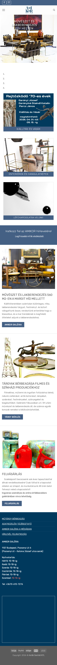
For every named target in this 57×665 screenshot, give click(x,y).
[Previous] (2, 65)
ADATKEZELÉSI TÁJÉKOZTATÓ (17, 524)
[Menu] (3, 10)
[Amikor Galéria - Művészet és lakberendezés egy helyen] (29, 10)
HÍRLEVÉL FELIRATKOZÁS (14, 534)
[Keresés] (54, 10)
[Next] (9, 65)
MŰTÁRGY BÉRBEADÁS (13, 519)
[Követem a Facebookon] (4, 3)
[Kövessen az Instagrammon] (9, 3)
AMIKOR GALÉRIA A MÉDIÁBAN (17, 529)
